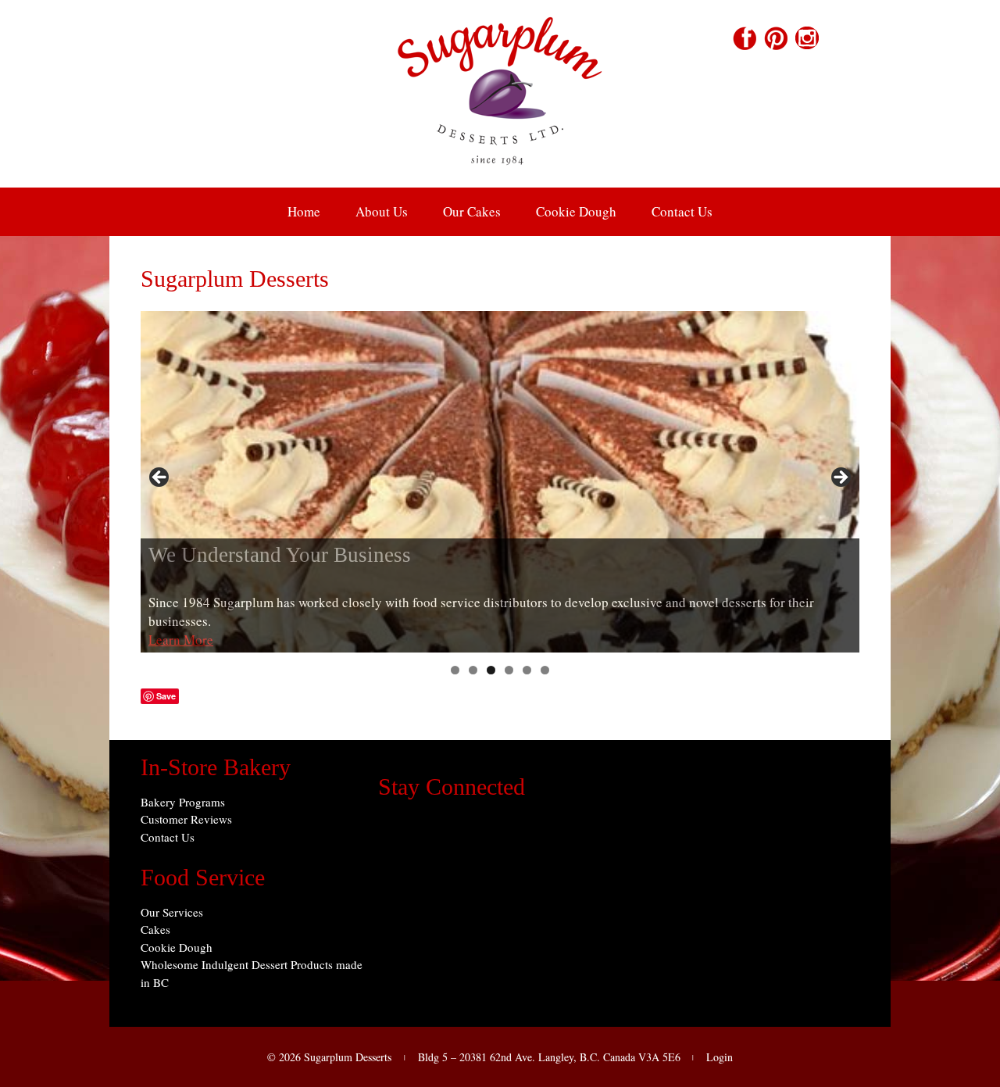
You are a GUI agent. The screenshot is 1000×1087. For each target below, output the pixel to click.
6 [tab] (545, 670)
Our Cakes (472, 211)
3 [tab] (491, 670)
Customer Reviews (186, 819)
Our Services (172, 912)
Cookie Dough (576, 211)
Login (719, 1056)
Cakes (155, 929)
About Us (381, 211)
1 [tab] (455, 670)
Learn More (180, 640)
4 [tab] (509, 670)
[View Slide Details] (500, 482)
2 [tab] (473, 670)
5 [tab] (527, 670)
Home (304, 211)
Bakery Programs (183, 802)
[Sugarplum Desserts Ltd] (500, 177)
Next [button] (840, 478)
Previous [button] (160, 478)
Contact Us (682, 211)
